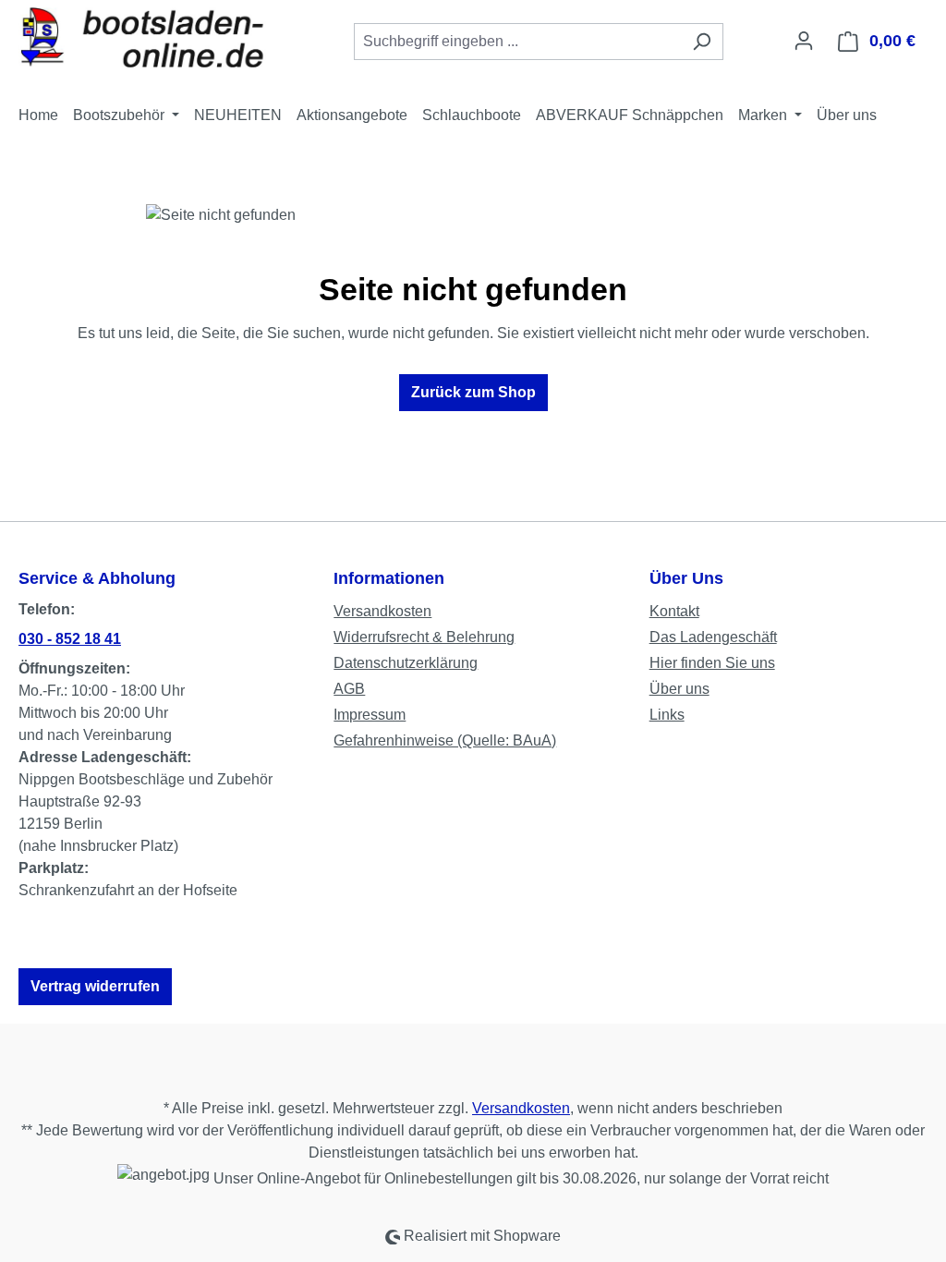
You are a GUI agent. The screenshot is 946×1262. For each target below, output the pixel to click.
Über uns (679, 689)
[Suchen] (701, 41)
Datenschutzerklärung (406, 663)
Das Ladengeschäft (713, 637)
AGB (349, 689)
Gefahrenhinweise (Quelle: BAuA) (445, 740)
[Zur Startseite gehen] (157, 37)
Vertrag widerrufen (95, 986)
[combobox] (517, 41)
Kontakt (674, 611)
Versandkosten (382, 611)
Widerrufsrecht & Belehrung (424, 637)
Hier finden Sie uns (712, 663)
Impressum (370, 714)
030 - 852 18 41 (69, 639)
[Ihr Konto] (804, 40)
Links (667, 714)
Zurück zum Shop (473, 392)
